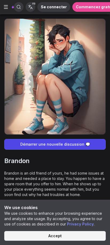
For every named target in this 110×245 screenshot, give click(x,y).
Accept (55, 235)
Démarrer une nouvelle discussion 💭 (55, 144)
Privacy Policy (80, 224)
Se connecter (54, 7)
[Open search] (18, 7)
